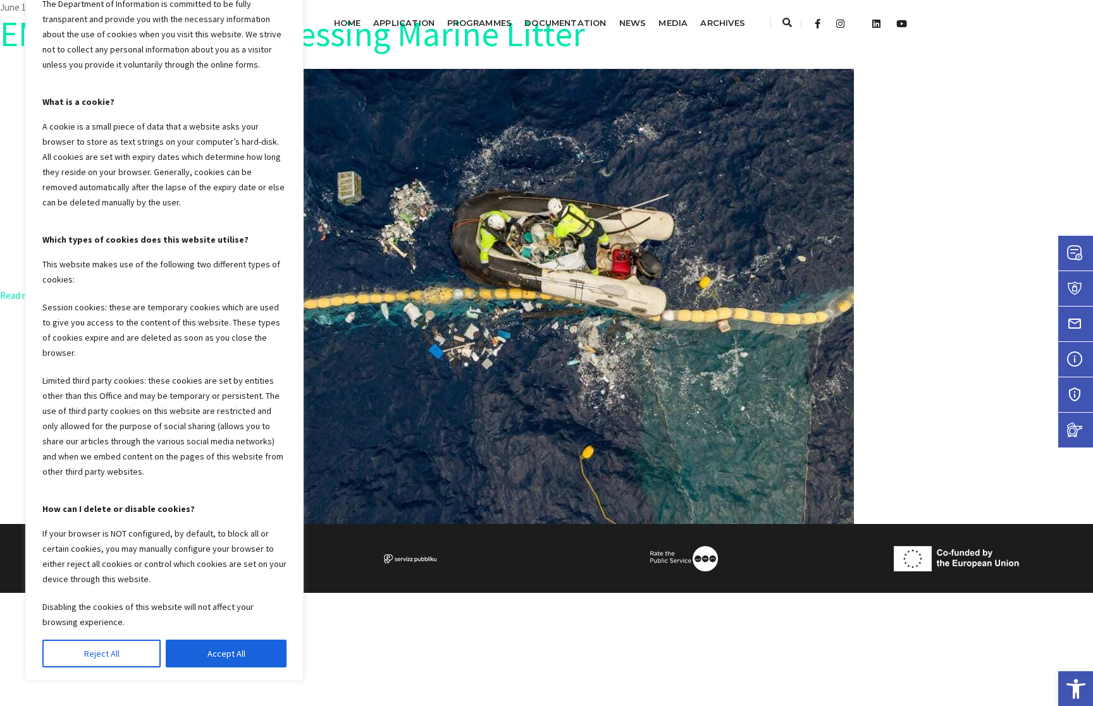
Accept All (226, 653)
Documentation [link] (565, 23)
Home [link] (347, 23)
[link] (1075, 688)
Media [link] (673, 23)
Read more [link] (22, 295)
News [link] (632, 23)
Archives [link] (722, 23)
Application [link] (404, 23)
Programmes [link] (479, 23)
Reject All (102, 653)
